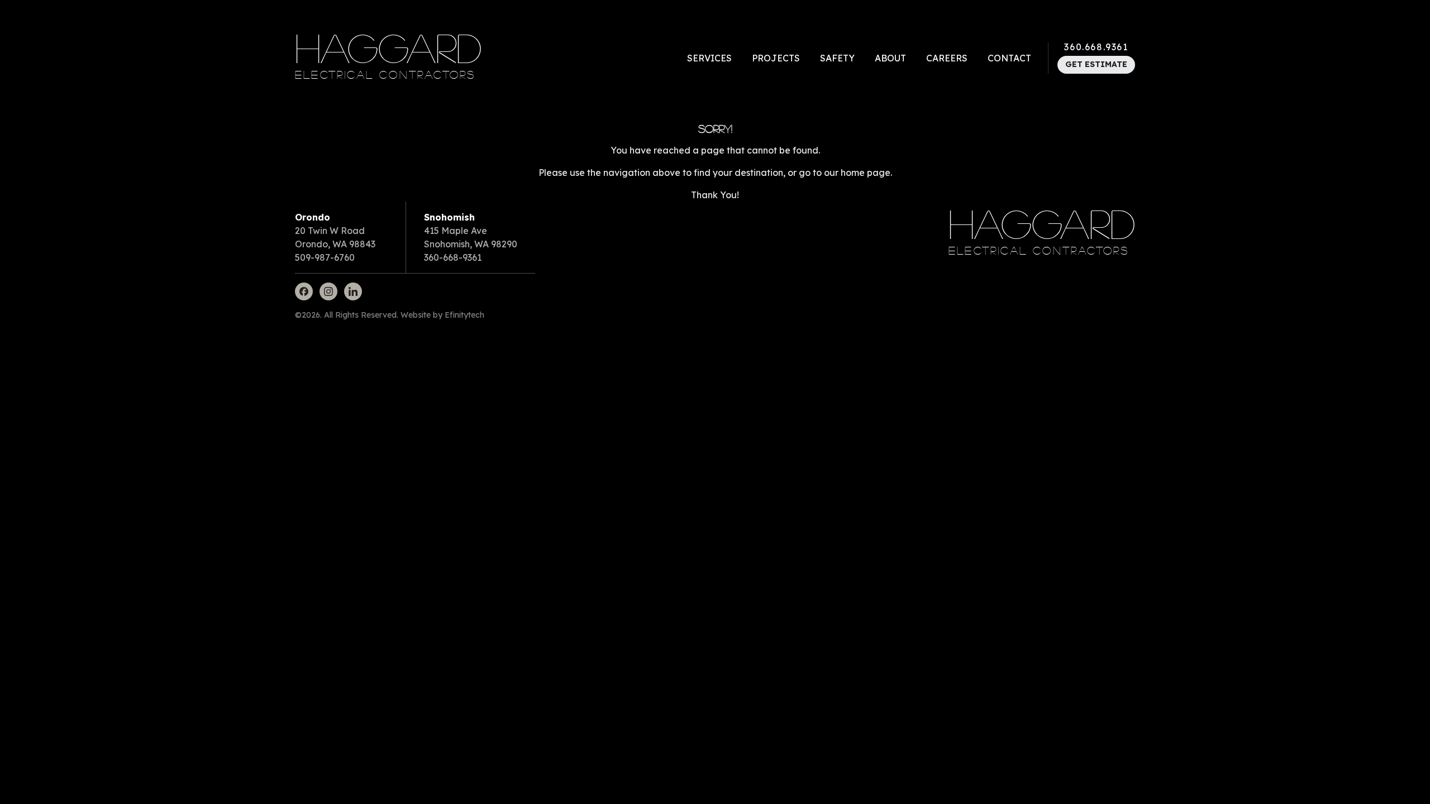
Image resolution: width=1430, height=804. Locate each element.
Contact (1009, 58)
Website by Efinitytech (442, 315)
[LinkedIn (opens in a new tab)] (353, 291)
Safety (837, 58)
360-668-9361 (453, 257)
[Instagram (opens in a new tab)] (328, 291)
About (890, 58)
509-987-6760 (325, 257)
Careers (946, 58)
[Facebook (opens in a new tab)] (304, 291)
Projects (776, 58)
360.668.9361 (1096, 46)
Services (709, 58)
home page (865, 172)
